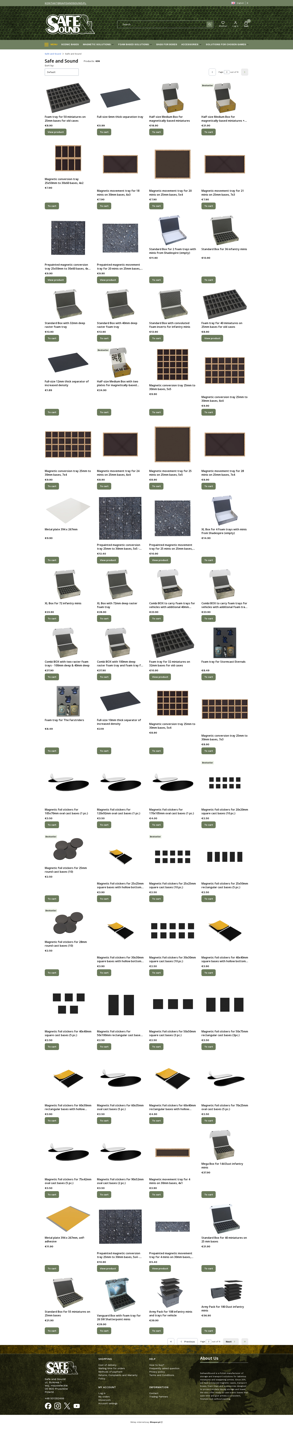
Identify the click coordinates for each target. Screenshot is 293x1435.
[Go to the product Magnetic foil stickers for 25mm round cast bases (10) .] (68, 849)
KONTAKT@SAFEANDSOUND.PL (65, 3)
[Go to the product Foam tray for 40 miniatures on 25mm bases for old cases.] (224, 304)
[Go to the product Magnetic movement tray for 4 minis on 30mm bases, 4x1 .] (172, 1152)
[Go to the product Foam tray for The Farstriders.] (68, 701)
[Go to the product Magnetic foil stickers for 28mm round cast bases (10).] (68, 923)
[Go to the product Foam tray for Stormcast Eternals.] (224, 642)
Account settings (108, 1403)
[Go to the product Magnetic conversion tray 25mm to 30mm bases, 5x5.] (172, 364)
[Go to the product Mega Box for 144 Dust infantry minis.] (224, 1145)
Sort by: (49, 65)
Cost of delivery (107, 1365)
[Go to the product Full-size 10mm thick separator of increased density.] (120, 701)
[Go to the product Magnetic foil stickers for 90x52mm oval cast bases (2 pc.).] (120, 1152)
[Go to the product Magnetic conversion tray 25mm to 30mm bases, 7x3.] (224, 709)
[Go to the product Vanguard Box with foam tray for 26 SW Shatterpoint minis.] (120, 1294)
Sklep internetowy (145, 1422)
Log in (101, 1393)
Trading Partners (158, 1396)
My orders (104, 1396)
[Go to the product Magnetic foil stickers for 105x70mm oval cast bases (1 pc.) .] (68, 783)
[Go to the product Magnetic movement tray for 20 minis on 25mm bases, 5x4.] (172, 164)
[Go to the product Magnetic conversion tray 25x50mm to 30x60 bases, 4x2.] (68, 158)
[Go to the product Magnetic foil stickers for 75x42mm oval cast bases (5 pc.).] (68, 1152)
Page (221, 72)
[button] (210, 24)
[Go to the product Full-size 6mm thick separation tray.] (120, 98)
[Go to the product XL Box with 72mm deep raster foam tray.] (120, 584)
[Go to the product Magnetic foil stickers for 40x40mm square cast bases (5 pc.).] (68, 1004)
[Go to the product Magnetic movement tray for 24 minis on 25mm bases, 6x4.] (120, 444)
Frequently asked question (164, 1368)
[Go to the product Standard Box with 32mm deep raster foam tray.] (68, 304)
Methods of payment (110, 1371)
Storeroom (104, 1400)
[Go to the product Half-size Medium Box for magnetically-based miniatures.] (172, 98)
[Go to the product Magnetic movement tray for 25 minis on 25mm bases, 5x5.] (172, 444)
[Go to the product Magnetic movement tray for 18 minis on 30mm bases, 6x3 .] (120, 164)
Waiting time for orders (111, 1368)
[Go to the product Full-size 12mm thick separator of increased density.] (68, 362)
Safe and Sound (53, 54)
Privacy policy (157, 1371)
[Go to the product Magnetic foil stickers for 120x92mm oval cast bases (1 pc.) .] (120, 783)
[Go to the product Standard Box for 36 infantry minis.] (224, 230)
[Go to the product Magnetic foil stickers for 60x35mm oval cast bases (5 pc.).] (120, 1078)
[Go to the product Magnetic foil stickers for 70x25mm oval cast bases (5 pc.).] (224, 1078)
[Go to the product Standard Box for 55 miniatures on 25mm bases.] (68, 1292)
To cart (104, 132)
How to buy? (156, 1365)
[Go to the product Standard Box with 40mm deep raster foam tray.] (120, 304)
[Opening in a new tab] (48, 1406)
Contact (153, 1393)
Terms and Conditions (161, 1375)
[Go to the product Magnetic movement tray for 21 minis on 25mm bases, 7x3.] (224, 164)
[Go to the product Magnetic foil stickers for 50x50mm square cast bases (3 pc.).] (172, 1004)
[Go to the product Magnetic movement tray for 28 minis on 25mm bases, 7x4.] (224, 444)
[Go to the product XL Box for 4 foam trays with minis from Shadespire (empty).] (224, 510)
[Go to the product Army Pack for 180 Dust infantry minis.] (224, 1290)
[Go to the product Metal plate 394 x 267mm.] (68, 510)
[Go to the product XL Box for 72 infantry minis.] (68, 584)
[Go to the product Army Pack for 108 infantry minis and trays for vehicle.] (172, 1292)
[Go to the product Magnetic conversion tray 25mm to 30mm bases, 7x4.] (68, 444)
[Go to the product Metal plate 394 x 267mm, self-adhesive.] (68, 1218)
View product (56, 132)
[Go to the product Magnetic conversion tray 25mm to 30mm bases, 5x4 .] (172, 703)
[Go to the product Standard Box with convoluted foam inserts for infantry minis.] (172, 304)
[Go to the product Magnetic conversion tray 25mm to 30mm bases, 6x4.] (224, 370)
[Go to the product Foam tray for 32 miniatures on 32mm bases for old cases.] (172, 642)
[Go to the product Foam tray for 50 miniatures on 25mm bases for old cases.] (68, 98)
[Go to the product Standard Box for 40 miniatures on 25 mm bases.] (224, 1218)
